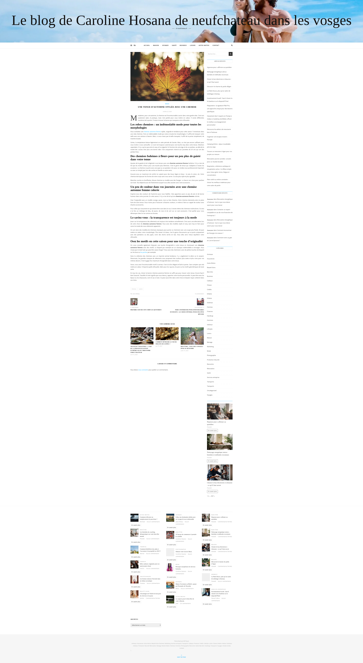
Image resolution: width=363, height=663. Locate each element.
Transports (210, 382)
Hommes (210, 320)
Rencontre (210, 364)
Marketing (210, 346)
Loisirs (192, 45)
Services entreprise (213, 377)
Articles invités (227, 646)
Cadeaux (210, 281)
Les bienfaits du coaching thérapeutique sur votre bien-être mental (149, 534)
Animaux (210, 254)
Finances (210, 311)
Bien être (210, 272)
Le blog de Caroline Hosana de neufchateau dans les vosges (182, 20)
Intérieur (210, 325)
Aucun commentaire (153, 522)
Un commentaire (185, 603)
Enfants (209, 294)
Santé (174, 45)
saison (140, 289)
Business (183, 45)
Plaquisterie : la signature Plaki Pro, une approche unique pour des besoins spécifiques (219, 108)
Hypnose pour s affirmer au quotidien (219, 67)
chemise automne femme (152, 131)
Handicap (210, 316)
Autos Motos (204, 45)
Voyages (165, 45)
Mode (167, 104)
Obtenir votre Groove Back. (184, 551)
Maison (156, 45)
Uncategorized (211, 390)
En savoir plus (212, 430)
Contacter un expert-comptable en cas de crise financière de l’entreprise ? (220, 212)
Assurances (210, 259)
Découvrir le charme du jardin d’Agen (219, 86)
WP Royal (186, 641)
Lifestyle (209, 329)
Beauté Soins (211, 267)
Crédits (209, 289)
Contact (216, 45)
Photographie (211, 355)
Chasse (209, 285)
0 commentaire (199, 294)
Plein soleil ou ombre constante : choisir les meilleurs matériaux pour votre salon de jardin (218, 182)
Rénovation (210, 368)
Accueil (147, 45)
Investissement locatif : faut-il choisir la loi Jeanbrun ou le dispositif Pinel (220, 594)
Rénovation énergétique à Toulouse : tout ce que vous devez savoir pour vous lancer (220, 202)
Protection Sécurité (213, 360)
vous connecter (143, 370)
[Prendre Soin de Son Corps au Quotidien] (134, 301)
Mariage (209, 342)
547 (212, 496)
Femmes (210, 307)
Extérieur (210, 303)
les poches (143, 252)
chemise (134, 289)
